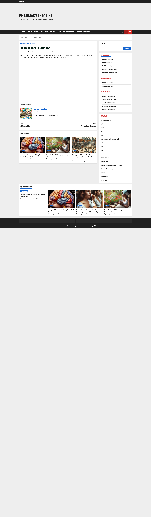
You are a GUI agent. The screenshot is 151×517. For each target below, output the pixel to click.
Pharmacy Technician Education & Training (111, 165)
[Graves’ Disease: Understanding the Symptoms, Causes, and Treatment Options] (89, 199)
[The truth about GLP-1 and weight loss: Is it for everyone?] (58, 145)
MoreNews (88, 226)
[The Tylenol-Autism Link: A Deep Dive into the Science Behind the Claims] (32, 145)
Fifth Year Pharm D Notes (108, 109)
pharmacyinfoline (26, 52)
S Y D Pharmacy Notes (108, 86)
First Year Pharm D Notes (108, 96)
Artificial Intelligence (83, 32)
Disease (30, 32)
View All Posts (53, 115)
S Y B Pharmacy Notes (108, 63)
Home (23, 32)
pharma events (104, 154)
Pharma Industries (68, 32)
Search (103, 44)
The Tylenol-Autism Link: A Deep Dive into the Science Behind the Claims (31, 156)
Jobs (41, 32)
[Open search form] (122, 31)
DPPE (102, 131)
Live (130, 32)
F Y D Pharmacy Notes (107, 83)
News (46, 32)
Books (102, 124)
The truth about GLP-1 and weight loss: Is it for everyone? (58, 156)
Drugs (36, 32)
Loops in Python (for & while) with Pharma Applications (32, 195)
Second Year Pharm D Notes (109, 99)
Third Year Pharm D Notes (108, 103)
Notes (102, 150)
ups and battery (105, 180)
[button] (20, 31)
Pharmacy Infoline (35, 15)
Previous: (25, 125)
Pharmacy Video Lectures (107, 169)
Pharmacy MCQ (104, 161)
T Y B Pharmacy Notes (107, 66)
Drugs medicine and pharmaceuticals (110, 139)
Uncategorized (104, 176)
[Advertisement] (98, 17)
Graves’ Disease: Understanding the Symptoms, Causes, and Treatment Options (88, 211)
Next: (88, 125)
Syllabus (52, 32)
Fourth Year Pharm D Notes (109, 106)
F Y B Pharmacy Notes (107, 59)
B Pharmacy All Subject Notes (109, 72)
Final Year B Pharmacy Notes (109, 69)
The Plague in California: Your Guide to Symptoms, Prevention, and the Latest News (83, 157)
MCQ (60, 32)
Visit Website (39, 115)
